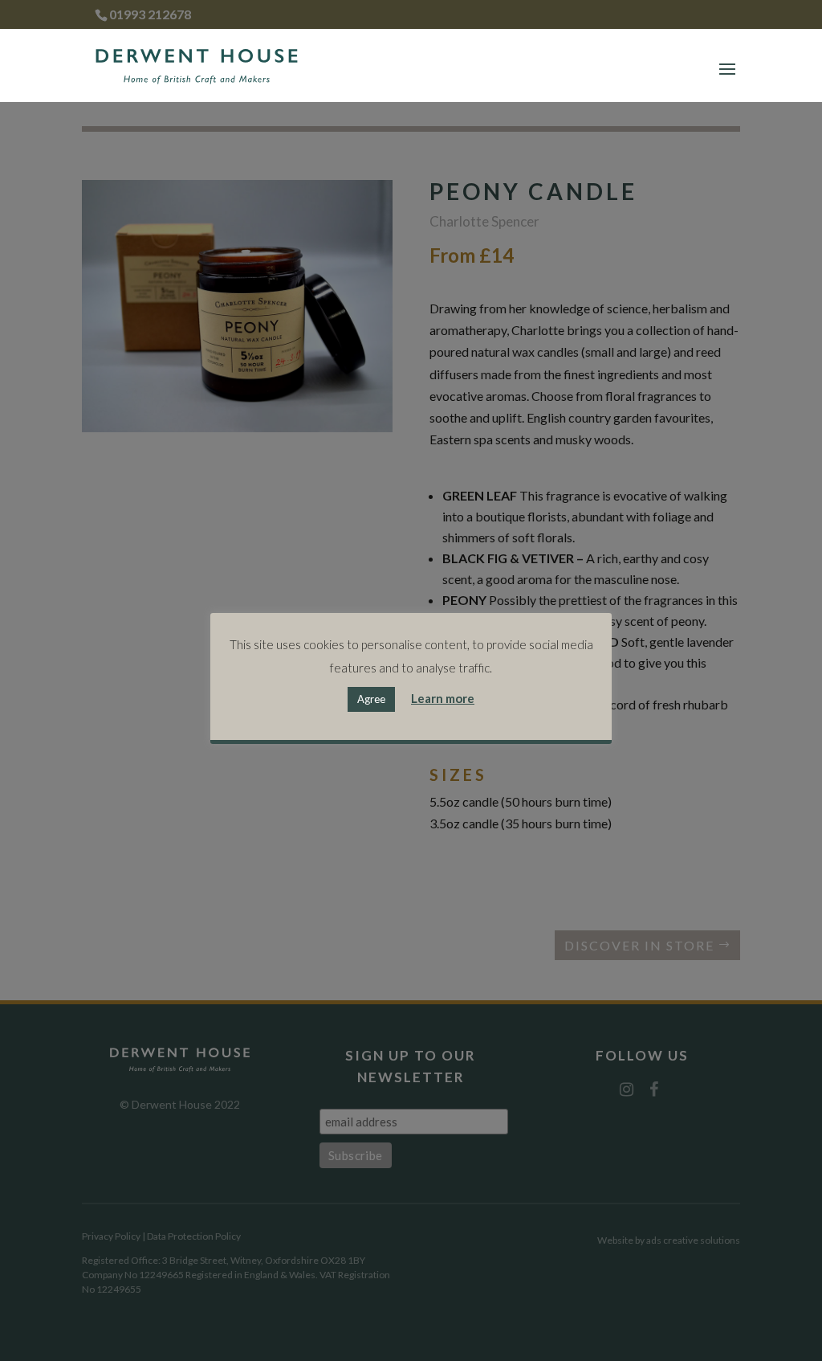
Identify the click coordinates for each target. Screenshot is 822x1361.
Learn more (442, 698)
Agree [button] (371, 699)
